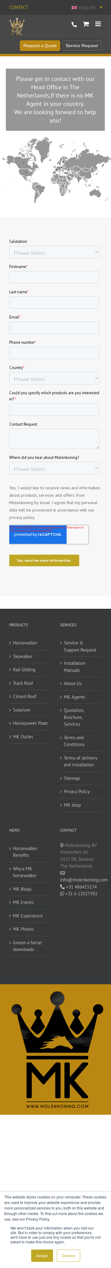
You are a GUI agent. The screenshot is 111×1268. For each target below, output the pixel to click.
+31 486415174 (81, 887)
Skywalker (23, 656)
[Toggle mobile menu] (98, 24)
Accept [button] (42, 1255)
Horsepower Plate (30, 723)
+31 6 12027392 (80, 894)
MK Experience (28, 916)
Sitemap (72, 778)
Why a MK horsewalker (25, 872)
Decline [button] (68, 1255)
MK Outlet (23, 737)
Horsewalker (25, 643)
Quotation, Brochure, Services (74, 717)
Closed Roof (24, 696)
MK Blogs (22, 889)
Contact (18, 7)
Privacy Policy (77, 791)
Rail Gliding (24, 669)
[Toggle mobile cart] (86, 24)
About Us (73, 683)
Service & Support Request (80, 646)
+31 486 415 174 (74, 25)
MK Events (23, 902)
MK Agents (74, 697)
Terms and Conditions (74, 741)
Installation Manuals (74, 666)
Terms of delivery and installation (80, 761)
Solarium (21, 710)
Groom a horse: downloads (27, 946)
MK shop (72, 805)
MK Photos (23, 929)
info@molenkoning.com (81, 880)
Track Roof (23, 683)
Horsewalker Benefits (25, 851)
